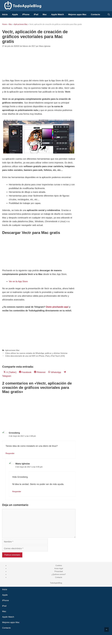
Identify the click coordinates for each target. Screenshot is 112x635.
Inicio (5, 14)
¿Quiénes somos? (59, 574)
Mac (45, 14)
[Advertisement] (38, 63)
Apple (15, 14)
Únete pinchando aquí (57, 307)
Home (4, 24)
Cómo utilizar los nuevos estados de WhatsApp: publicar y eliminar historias (36, 353)
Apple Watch (57, 14)
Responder (10, 453)
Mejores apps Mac (77, 14)
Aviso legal (58, 568)
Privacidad (58, 571)
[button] (106, 629)
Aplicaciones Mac (21, 24)
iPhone (25, 14)
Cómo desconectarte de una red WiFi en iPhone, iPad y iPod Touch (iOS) (35, 356)
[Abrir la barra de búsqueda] (109, 14)
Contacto (95, 14)
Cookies (58, 565)
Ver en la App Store (18, 281)
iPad (36, 14)
